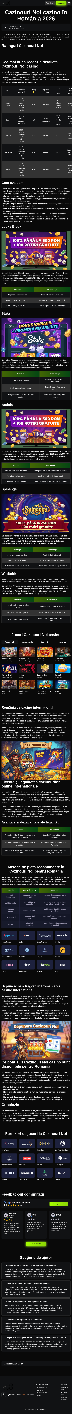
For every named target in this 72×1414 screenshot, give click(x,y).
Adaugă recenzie (59, 1204)
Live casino (26, 642)
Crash (43, 642)
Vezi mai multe (36, 1244)
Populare (8, 642)
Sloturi (61, 642)
